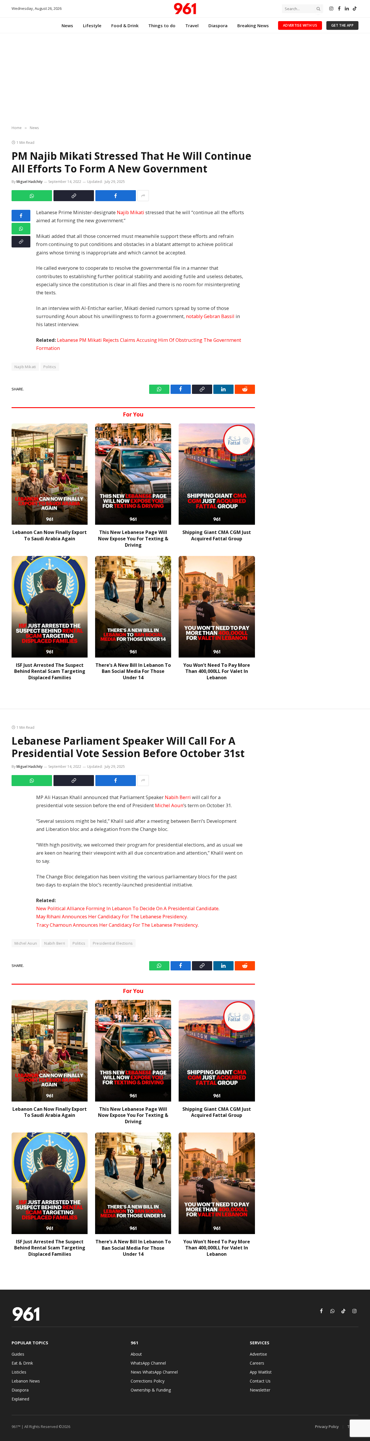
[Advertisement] (185, 79)
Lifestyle (92, 25)
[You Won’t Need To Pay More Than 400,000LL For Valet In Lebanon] (217, 607)
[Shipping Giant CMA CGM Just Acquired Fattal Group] (217, 474)
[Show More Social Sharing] (143, 195)
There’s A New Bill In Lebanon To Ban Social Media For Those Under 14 (133, 671)
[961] (185, 8)
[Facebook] (21, 215)
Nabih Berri (178, 797)
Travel (192, 25)
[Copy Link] (73, 195)
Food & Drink (124, 25)
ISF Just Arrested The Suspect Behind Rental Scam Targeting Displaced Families (49, 671)
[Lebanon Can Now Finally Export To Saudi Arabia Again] (50, 474)
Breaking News (253, 25)
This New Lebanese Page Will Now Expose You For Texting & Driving (133, 538)
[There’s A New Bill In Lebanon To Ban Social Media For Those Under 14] (133, 607)
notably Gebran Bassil (210, 316)
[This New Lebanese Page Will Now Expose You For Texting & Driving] (133, 474)
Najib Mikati (130, 212)
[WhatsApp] (21, 228)
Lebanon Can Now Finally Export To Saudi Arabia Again (49, 535)
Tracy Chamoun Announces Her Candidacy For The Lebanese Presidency (117, 924)
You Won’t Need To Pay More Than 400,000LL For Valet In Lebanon (216, 671)
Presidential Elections (113, 943)
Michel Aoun (169, 805)
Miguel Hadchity (29, 181)
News (67, 25)
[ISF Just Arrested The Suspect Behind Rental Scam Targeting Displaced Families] (50, 607)
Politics (49, 366)
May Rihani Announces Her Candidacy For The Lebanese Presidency (111, 916)
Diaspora (217, 25)
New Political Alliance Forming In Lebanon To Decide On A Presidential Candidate (127, 908)
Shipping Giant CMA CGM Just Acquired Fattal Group (216, 535)
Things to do (161, 25)
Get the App (342, 25)
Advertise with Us (300, 25)
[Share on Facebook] (115, 195)
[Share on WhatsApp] (32, 195)
